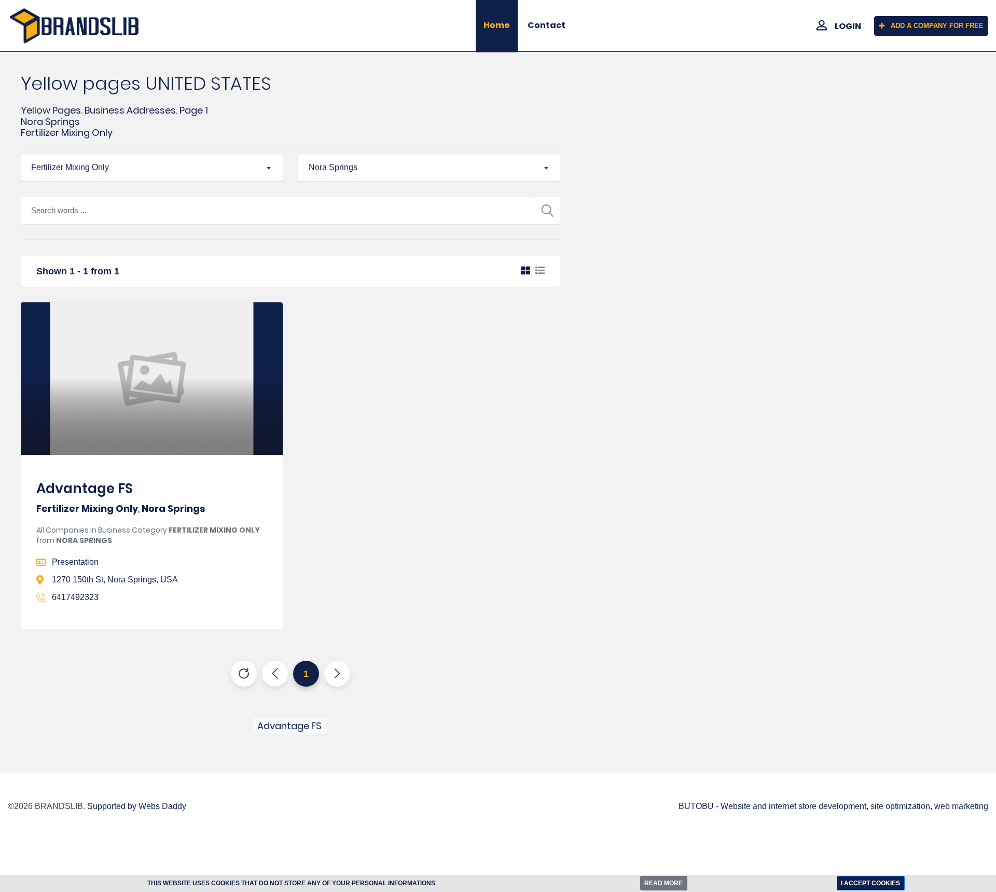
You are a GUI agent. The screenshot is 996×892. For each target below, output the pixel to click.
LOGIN (848, 26)
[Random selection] (244, 674)
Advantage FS (84, 488)
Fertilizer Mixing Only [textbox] (70, 167)
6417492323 (75, 597)
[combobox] (152, 168)
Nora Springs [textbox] (333, 167)
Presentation (75, 562)
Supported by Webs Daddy (136, 806)
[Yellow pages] (83, 25)
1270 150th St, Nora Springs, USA (115, 579)
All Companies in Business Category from (148, 535)
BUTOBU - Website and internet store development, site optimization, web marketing (833, 806)
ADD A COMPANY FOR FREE (937, 26)
